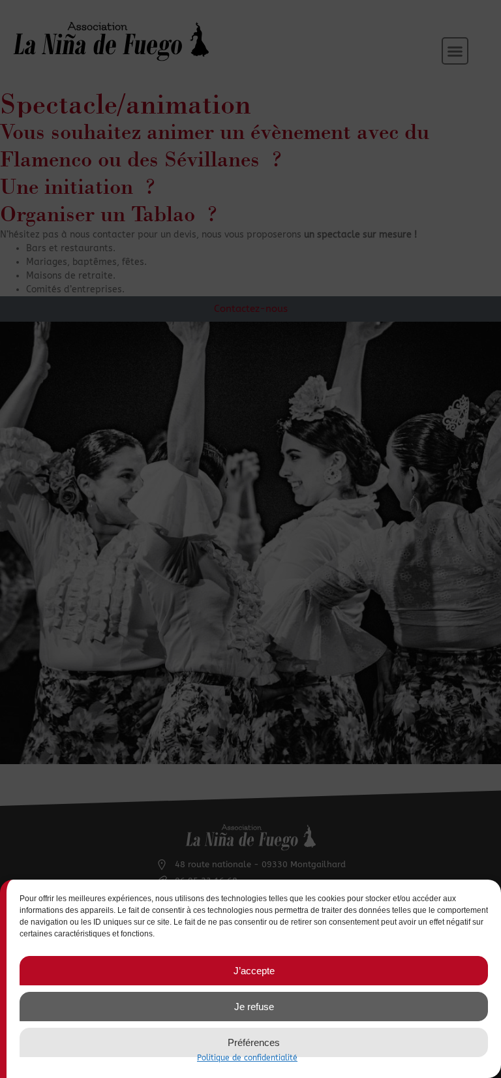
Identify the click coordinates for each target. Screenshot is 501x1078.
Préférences (254, 1042)
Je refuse (254, 1006)
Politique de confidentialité (247, 1057)
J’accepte (254, 970)
